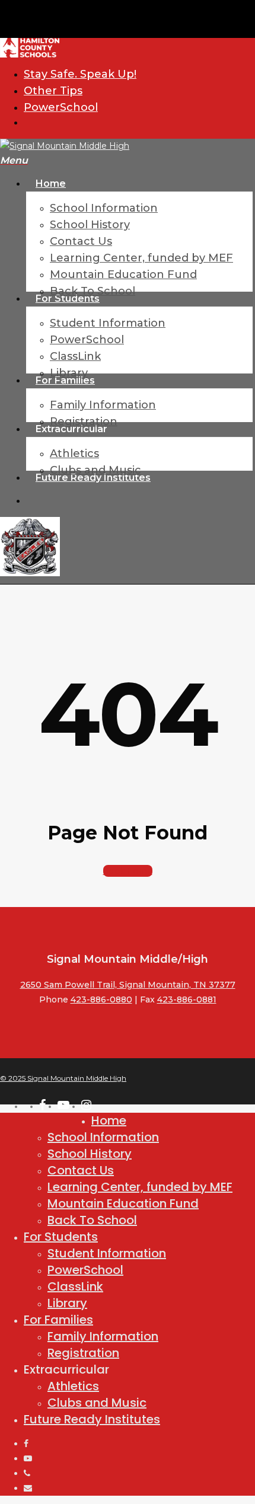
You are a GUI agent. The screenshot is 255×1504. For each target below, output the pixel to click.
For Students (61, 1236)
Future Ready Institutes (92, 1419)
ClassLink (75, 1286)
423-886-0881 (186, 999)
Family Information (102, 1336)
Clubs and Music (96, 1402)
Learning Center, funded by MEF (139, 1187)
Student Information (106, 1253)
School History (89, 1153)
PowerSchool (85, 1270)
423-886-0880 (101, 999)
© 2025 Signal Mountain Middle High (63, 1078)
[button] (14, 160)
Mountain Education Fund (123, 1203)
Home (108, 1120)
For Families (58, 1319)
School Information (103, 1137)
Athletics (73, 1386)
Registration (83, 1353)
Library (67, 1303)
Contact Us (80, 1170)
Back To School (92, 1220)
